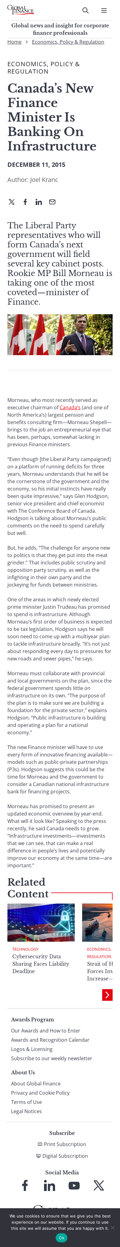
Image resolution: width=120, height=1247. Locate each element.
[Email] (55, 202)
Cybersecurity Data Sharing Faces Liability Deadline (40, 963)
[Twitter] (14, 202)
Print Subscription (65, 1144)
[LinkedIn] (41, 202)
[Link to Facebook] (24, 1185)
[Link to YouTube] (74, 1185)
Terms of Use (26, 1102)
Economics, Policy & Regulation (68, 41)
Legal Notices (26, 1111)
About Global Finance (36, 1083)
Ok (61, 1237)
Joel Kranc (44, 179)
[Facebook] (27, 202)
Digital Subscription (65, 1156)
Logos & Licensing (32, 1049)
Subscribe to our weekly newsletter (51, 1058)
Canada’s (70, 407)
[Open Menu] (104, 10)
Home (14, 41)
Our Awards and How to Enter (45, 1030)
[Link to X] (98, 1185)
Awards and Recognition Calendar (50, 1039)
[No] (112, 1228)
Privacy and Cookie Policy (40, 1092)
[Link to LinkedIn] (49, 1185)
